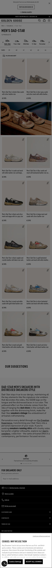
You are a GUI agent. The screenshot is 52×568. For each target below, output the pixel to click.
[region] (26, 550)
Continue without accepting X (41, 536)
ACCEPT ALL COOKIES (34, 562)
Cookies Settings (15, 562)
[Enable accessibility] (4, 564)
